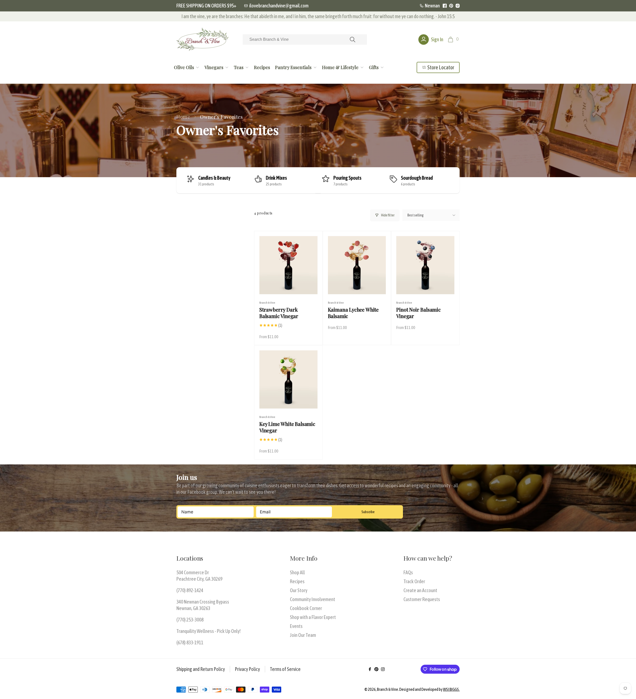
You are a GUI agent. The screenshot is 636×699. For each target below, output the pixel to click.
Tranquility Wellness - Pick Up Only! (208, 631)
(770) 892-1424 (189, 590)
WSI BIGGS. (451, 689)
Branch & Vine (387, 689)
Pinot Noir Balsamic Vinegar (418, 312)
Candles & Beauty (214, 178)
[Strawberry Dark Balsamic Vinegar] (288, 285)
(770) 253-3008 (189, 619)
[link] (276, 5)
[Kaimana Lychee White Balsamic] (357, 285)
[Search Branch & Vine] (353, 39)
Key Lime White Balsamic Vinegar (287, 427)
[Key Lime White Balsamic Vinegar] (288, 399)
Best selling (415, 215)
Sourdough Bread (417, 178)
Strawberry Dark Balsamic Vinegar (278, 312)
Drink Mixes (276, 178)
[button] (454, 39)
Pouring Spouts (347, 178)
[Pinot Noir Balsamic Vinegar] (425, 285)
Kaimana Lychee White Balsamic (353, 312)
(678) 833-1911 (189, 642)
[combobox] (305, 39)
